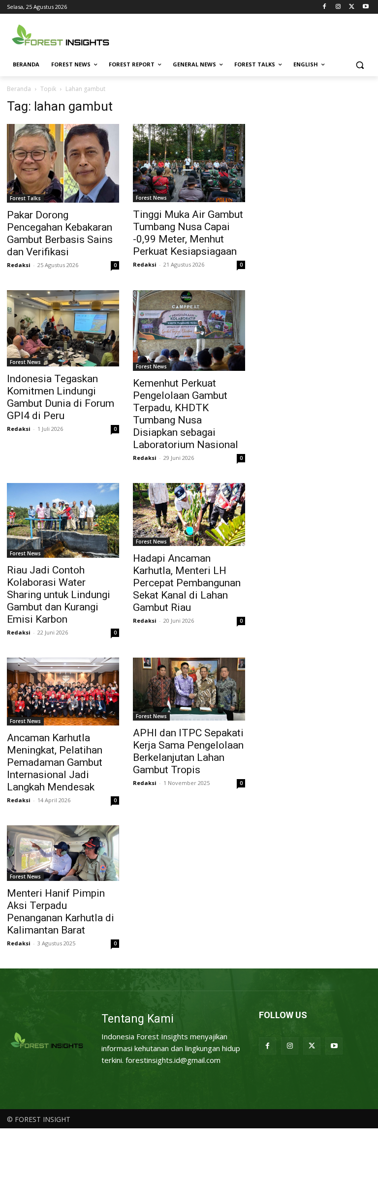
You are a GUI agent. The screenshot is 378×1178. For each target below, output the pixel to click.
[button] (359, 64)
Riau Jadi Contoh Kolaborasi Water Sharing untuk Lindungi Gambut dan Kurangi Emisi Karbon (58, 594)
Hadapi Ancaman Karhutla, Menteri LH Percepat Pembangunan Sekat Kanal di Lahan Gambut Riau (187, 582)
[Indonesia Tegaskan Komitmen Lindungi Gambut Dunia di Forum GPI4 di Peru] (63, 328)
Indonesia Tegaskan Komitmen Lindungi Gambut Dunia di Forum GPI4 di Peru (60, 397)
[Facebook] (324, 7)
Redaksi (19, 265)
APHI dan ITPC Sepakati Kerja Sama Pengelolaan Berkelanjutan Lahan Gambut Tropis (188, 751)
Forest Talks (25, 198)
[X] (351, 7)
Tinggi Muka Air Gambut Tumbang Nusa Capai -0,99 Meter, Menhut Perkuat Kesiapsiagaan (188, 233)
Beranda (19, 89)
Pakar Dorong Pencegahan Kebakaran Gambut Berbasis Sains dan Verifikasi (60, 233)
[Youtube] (365, 7)
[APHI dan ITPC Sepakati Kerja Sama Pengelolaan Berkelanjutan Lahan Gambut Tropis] (189, 689)
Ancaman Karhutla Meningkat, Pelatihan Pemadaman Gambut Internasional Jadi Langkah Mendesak (54, 762)
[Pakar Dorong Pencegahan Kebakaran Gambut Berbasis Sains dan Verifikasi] (63, 163)
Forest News (151, 197)
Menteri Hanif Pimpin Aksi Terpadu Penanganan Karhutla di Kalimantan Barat (60, 911)
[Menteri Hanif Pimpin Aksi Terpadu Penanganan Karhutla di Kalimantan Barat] (63, 853)
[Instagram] (338, 7)
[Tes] (47, 1041)
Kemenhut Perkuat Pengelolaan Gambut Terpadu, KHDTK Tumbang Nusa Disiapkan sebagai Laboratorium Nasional (185, 414)
